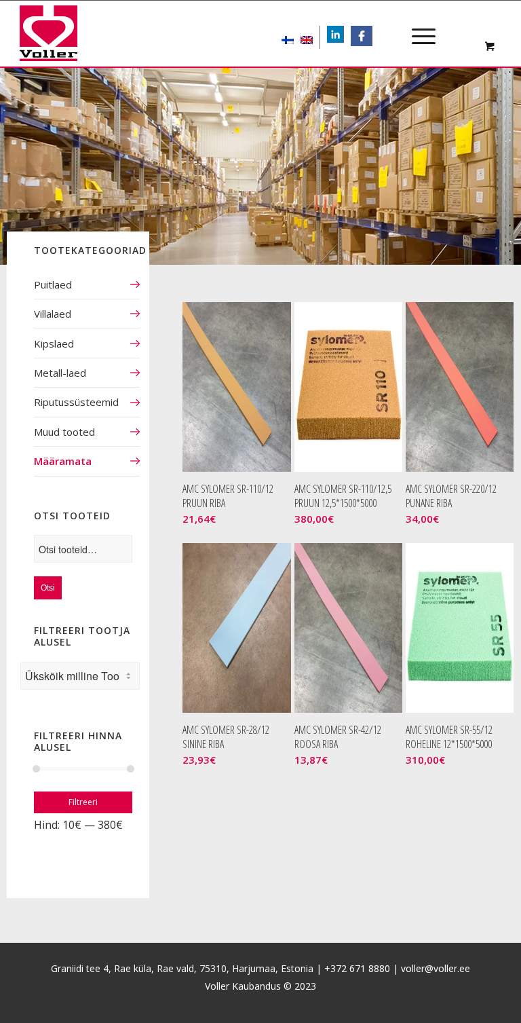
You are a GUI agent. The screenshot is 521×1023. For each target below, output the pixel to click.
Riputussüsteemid (76, 402)
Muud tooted (64, 432)
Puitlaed (53, 284)
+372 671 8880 (357, 968)
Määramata (63, 461)
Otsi (48, 588)
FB (366, 36)
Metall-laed (60, 372)
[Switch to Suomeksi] (288, 37)
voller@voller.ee (435, 968)
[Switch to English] (307, 37)
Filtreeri (83, 802)
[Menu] (417, 24)
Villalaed (52, 313)
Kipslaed (54, 343)
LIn (343, 36)
